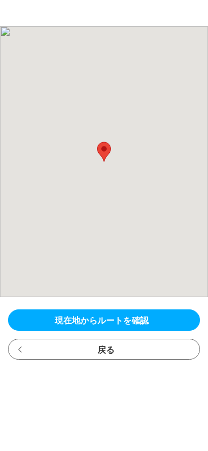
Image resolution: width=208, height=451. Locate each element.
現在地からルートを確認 (102, 320)
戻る (106, 349)
